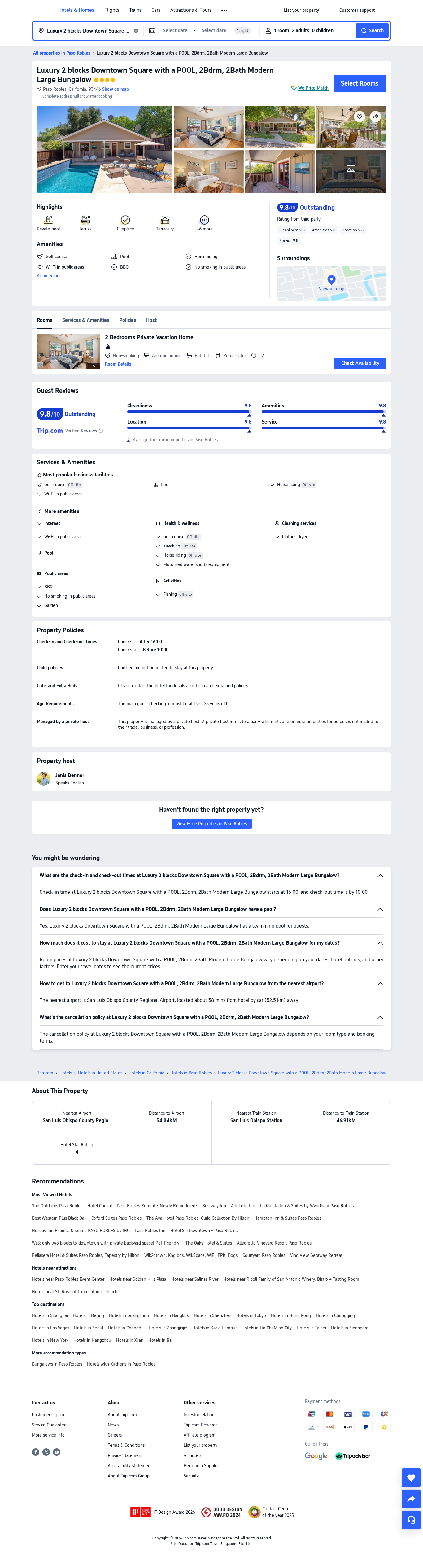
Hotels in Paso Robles (191, 1072)
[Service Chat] (411, 1520)
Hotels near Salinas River (194, 1279)
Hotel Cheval (99, 1205)
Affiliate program (200, 1435)
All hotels (192, 1455)
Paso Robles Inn (150, 1230)
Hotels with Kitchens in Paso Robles (121, 1364)
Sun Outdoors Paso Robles (57, 1205)
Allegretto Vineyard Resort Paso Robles (274, 1242)
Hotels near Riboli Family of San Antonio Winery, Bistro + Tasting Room (291, 1279)
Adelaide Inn (243, 1205)
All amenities (49, 275)
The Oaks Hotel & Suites (208, 1242)
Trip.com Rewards (200, 1424)
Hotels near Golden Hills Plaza (137, 1279)
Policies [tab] (127, 320)
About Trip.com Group (129, 1475)
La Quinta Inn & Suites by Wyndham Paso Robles (307, 1205)
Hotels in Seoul (88, 1327)
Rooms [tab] (44, 320)
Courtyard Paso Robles (263, 1255)
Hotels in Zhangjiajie (168, 1327)
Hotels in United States (100, 1072)
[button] (224, 10)
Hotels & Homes (76, 10)
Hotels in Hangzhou (92, 1340)
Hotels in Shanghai (50, 1315)
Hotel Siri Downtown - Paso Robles (204, 1230)
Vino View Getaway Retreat (316, 1255)
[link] (301, 10)
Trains (135, 10)
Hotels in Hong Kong (291, 1315)
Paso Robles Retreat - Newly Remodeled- (157, 1205)
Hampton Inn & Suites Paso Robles (287, 1218)
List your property (200, 1445)
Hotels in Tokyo (251, 1315)
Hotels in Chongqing (335, 1315)
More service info (48, 1435)
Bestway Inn (214, 1205)
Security (191, 1475)
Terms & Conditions (126, 1445)
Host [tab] (151, 320)
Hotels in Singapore (349, 1327)
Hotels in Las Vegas (50, 1327)
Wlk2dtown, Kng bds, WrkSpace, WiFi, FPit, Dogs (191, 1255)
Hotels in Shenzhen (212, 1315)
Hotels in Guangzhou (129, 1315)
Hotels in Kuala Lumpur (214, 1327)
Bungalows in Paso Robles (57, 1364)
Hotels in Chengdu (126, 1327)
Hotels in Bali (160, 1340)
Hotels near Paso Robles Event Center (68, 1279)
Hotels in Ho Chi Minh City (267, 1327)
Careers (115, 1435)
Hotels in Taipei (311, 1327)
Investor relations (200, 1414)
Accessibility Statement (130, 1465)
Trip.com (45, 1072)
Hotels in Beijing (88, 1315)
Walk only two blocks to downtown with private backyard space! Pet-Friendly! (106, 1242)
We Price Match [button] (313, 88)
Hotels (65, 1072)
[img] (104, 149)
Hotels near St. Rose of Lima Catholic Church (74, 1291)
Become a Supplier (202, 1465)
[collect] (411, 1477)
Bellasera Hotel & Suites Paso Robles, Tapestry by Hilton (85, 1255)
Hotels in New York (50, 1340)
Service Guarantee (49, 1424)
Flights (111, 10)
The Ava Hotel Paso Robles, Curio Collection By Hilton (197, 1218)
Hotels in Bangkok (171, 1315)
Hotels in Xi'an (129, 1340)
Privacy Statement (125, 1455)
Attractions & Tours (191, 10)
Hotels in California (146, 1072)
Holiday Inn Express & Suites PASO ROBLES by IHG (81, 1230)
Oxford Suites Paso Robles (116, 1218)
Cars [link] (155, 10)
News (113, 1424)
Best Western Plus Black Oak (59, 1218)
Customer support (49, 1414)
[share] (411, 1499)
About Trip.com (122, 1414)
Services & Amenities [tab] (85, 320)
